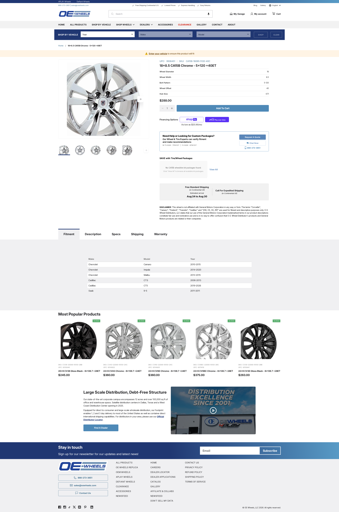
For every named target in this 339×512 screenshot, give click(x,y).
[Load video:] (213, 410)
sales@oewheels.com (80, 5)
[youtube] (79, 507)
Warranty (160, 234)
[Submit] (112, 14)
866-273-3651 (64, 5)
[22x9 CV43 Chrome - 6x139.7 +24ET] (124, 348)
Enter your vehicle (158, 53)
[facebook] (59, 507)
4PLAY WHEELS (124, 477)
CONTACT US (192, 462)
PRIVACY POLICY (194, 467)
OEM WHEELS (123, 472)
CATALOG (155, 481)
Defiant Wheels (83, 1)
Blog (255, 5)
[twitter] (74, 507)
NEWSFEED (122, 496)
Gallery (263, 5)
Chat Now (253, 143)
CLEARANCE (122, 486)
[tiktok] (69, 507)
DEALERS (145, 24)
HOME (153, 462)
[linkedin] (92, 507)
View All (213, 169)
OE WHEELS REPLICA (127, 467)
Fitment (69, 234)
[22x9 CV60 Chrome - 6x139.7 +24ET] (169, 348)
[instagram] (64, 507)
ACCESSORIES (123, 491)
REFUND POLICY (193, 472)
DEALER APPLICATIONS (162, 477)
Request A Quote (252, 137)
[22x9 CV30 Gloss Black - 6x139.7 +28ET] (259, 348)
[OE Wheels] (74, 13)
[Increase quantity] (172, 108)
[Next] (140, 99)
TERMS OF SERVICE (195, 481)
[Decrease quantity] (163, 108)
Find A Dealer (101, 427)
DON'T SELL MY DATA (161, 500)
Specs (116, 234)
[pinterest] (85, 507)
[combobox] (161, 14)
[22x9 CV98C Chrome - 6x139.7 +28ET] (214, 348)
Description (93, 234)
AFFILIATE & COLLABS (162, 491)
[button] (208, 14)
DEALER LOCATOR (160, 472)
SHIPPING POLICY (194, 477)
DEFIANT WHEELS (125, 481)
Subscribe (270, 450)
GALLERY (155, 486)
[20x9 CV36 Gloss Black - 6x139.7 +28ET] (79, 348)
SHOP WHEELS (123, 24)
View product (79, 358)
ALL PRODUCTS (124, 462)
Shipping (137, 234)
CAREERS (155, 467)
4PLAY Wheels (64, 1)
